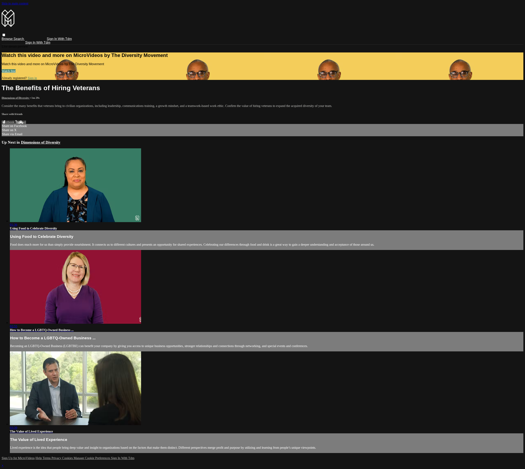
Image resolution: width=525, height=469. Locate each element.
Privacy (56, 458)
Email (22, 122)
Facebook (8, 122)
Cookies (68, 458)
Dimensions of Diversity (16, 97)
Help (39, 458)
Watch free (9, 71)
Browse (8, 39)
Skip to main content (15, 3)
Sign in (32, 78)
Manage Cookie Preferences (92, 458)
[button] (3, 35)
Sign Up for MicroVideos (18, 458)
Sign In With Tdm (59, 39)
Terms (47, 458)
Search (19, 39)
